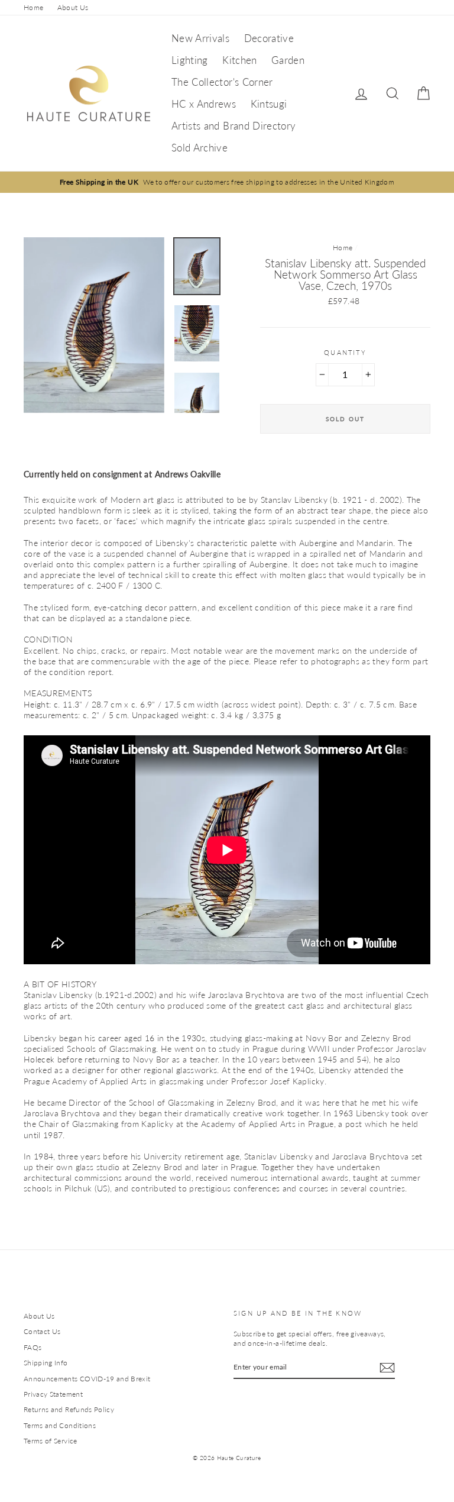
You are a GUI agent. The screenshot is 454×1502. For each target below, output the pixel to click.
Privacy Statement (53, 1394)
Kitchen (239, 60)
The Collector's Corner (222, 82)
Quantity (345, 352)
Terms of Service (50, 1440)
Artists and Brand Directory (233, 125)
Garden (287, 60)
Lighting (189, 60)
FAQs (32, 1347)
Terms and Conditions (60, 1425)
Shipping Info (46, 1362)
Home (33, 7)
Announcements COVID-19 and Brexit (87, 1378)
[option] (227, 181)
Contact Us (42, 1331)
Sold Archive (199, 147)
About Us (73, 7)
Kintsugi (269, 104)
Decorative (269, 38)
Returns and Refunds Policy (69, 1409)
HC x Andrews (203, 104)
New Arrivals (200, 38)
